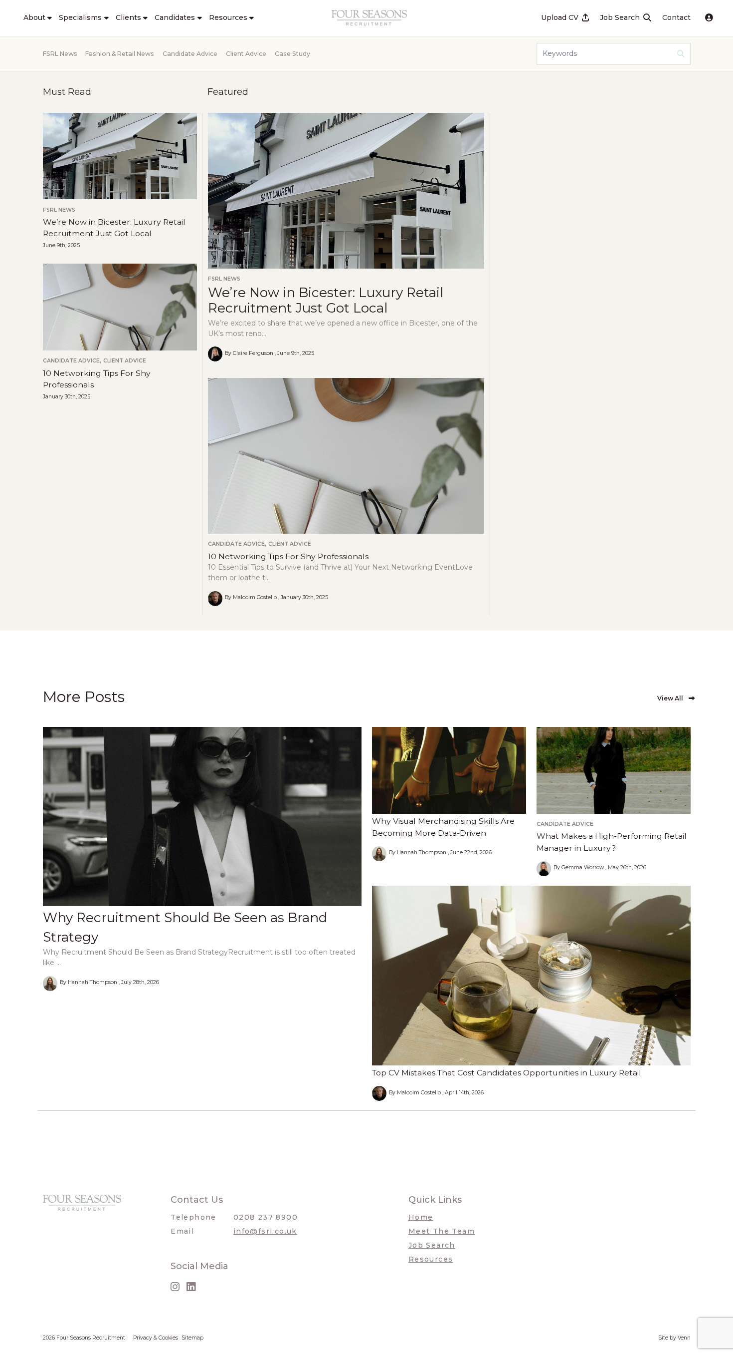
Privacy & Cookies (155, 1338)
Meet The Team (441, 1231)
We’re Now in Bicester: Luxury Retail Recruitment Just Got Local (325, 301)
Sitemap (192, 1338)
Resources (430, 1259)
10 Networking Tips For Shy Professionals (288, 556)
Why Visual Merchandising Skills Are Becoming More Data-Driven (443, 827)
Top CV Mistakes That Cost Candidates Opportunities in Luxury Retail (506, 1072)
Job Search (431, 1245)
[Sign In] (709, 18)
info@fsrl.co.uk (265, 1231)
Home (420, 1217)
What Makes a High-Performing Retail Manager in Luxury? (612, 842)
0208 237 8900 (265, 1217)
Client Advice (246, 53)
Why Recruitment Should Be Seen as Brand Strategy (185, 927)
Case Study (292, 53)
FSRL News (60, 53)
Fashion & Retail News (119, 53)
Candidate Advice (190, 53)
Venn (684, 1338)
